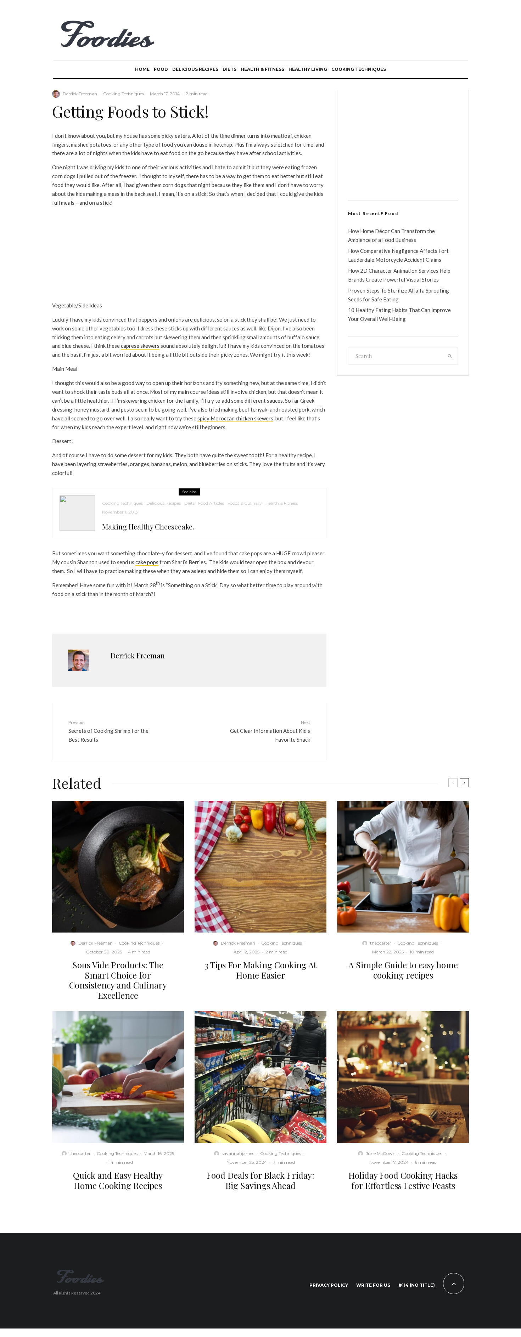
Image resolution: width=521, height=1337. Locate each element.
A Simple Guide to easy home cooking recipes (403, 970)
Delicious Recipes (195, 69)
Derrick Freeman (80, 93)
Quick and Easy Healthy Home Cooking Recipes (118, 1180)
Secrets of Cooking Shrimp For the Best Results (108, 731)
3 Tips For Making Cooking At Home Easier (260, 970)
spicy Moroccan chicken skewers (235, 418)
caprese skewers (140, 345)
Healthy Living (307, 69)
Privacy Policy (328, 1285)
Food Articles (211, 503)
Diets (229, 69)
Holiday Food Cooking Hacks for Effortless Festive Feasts (403, 1180)
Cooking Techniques (358, 69)
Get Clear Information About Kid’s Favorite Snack (270, 731)
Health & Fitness (262, 69)
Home (142, 69)
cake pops (146, 562)
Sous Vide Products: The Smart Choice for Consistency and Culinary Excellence (118, 980)
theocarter (380, 943)
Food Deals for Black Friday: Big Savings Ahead (260, 1180)
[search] (450, 355)
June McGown (381, 1153)
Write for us (373, 1285)
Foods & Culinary (245, 503)
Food (161, 69)
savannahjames (238, 1153)
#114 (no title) (416, 1285)
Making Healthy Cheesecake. (148, 526)
